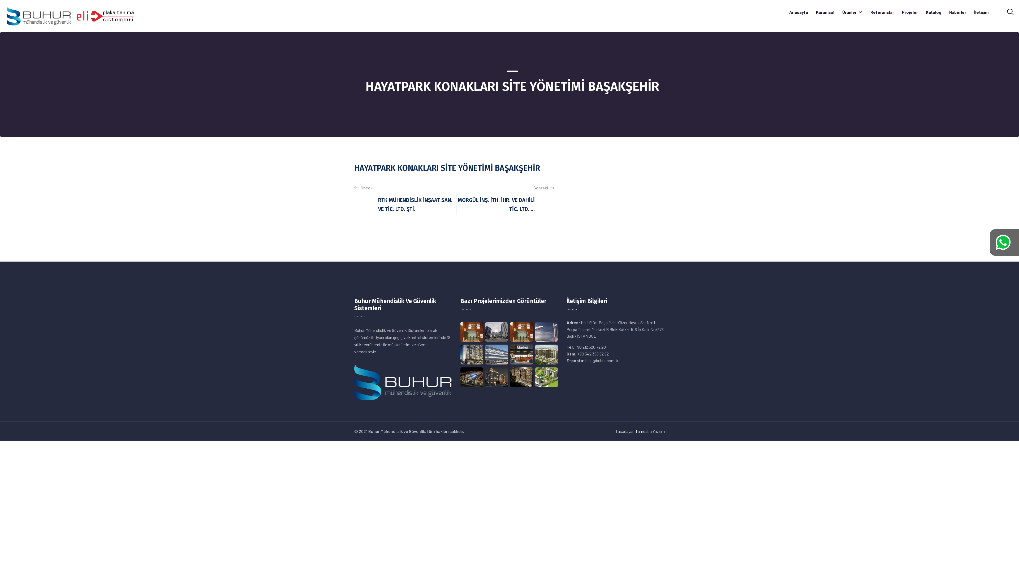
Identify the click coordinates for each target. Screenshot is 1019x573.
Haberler (957, 12)
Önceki (367, 187)
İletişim (981, 12)
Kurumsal (825, 12)
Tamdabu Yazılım (650, 431)
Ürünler (849, 12)
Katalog (933, 12)
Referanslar (882, 12)
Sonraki (541, 187)
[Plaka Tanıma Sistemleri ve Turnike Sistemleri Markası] (70, 15)
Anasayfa (798, 12)
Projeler (910, 12)
